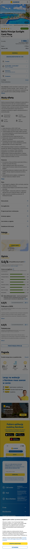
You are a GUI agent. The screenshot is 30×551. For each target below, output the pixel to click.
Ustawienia (18, 548)
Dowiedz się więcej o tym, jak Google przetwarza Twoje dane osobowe (14, 539)
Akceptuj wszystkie (15, 544)
